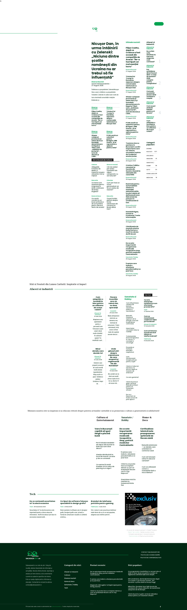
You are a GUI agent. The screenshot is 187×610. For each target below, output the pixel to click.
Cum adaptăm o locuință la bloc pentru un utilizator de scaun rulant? (151, 126)
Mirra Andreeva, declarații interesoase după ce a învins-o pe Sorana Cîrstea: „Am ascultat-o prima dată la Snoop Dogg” (143, 580)
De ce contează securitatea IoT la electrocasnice (42, 502)
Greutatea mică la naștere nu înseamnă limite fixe (128, 482)
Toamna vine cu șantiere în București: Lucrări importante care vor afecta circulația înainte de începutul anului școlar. (133, 149)
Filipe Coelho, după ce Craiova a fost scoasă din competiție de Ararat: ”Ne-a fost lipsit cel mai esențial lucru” (97, 118)
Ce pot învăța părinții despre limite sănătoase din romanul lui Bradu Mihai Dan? (112, 203)
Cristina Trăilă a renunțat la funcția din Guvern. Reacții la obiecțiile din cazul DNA (133, 170)
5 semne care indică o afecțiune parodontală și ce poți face (133, 267)
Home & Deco (96, 196)
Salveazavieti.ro (57, 606)
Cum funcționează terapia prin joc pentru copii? (131, 359)
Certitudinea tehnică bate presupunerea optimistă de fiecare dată (147, 433)
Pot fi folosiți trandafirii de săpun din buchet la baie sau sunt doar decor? (105, 445)
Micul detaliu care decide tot (98, 351)
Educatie (95, 180)
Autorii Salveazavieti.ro (100, 84)
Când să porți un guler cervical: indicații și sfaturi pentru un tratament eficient (132, 386)
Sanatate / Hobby (132, 257)
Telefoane (147, 339)
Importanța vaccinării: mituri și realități (132, 330)
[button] (155, 9)
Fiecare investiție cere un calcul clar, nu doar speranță (113, 302)
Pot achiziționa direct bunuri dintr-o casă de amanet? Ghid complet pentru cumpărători (151, 76)
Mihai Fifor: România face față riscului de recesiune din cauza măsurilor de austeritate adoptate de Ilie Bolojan (144, 588)
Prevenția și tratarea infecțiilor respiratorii (130, 349)
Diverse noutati (98, 82)
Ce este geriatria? (132, 377)
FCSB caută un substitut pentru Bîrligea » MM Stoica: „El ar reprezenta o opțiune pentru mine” (112, 141)
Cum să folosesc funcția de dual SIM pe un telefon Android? (150, 333)
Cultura (94, 164)
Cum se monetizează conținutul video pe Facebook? (150, 319)
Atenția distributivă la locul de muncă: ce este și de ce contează (105, 456)
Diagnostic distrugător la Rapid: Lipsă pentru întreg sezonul (106, 586)
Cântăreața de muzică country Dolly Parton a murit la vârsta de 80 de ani (132, 230)
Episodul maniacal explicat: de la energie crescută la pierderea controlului (132, 320)
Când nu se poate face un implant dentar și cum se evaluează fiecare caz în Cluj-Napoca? (128, 468)
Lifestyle (110, 180)
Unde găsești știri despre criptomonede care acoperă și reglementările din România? (113, 357)
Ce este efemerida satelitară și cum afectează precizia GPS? (150, 303)
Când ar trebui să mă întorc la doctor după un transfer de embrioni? (132, 369)
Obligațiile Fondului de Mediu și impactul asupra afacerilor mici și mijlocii (98, 171)
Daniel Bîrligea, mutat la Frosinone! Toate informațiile (133, 214)
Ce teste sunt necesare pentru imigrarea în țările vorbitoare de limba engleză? (98, 187)
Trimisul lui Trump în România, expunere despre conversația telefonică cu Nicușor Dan (112, 117)
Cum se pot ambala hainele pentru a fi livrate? (150, 109)
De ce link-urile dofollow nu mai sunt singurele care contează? (151, 56)
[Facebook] (163, 9)
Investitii (113, 311)
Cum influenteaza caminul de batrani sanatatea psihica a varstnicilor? (132, 307)
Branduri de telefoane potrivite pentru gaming (102, 502)
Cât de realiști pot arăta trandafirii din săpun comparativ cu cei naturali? (112, 171)
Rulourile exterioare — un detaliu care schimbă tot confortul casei (149, 448)
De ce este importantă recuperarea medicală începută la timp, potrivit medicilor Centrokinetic (133, 248)
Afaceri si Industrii (150, 47)
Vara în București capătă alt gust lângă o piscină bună (103, 432)
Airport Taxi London (133, 532)
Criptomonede (133, 536)
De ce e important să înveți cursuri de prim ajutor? (131, 397)
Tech (145, 310)
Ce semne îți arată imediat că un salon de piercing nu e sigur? (105, 466)
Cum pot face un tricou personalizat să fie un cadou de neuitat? (113, 186)
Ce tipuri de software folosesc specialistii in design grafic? (74, 502)
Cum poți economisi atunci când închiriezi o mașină (151, 94)
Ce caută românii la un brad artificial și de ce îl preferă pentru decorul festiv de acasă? (98, 202)
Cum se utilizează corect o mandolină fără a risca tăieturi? (149, 470)
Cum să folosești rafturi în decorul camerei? (148, 459)
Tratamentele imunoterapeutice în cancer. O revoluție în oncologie (132, 339)
